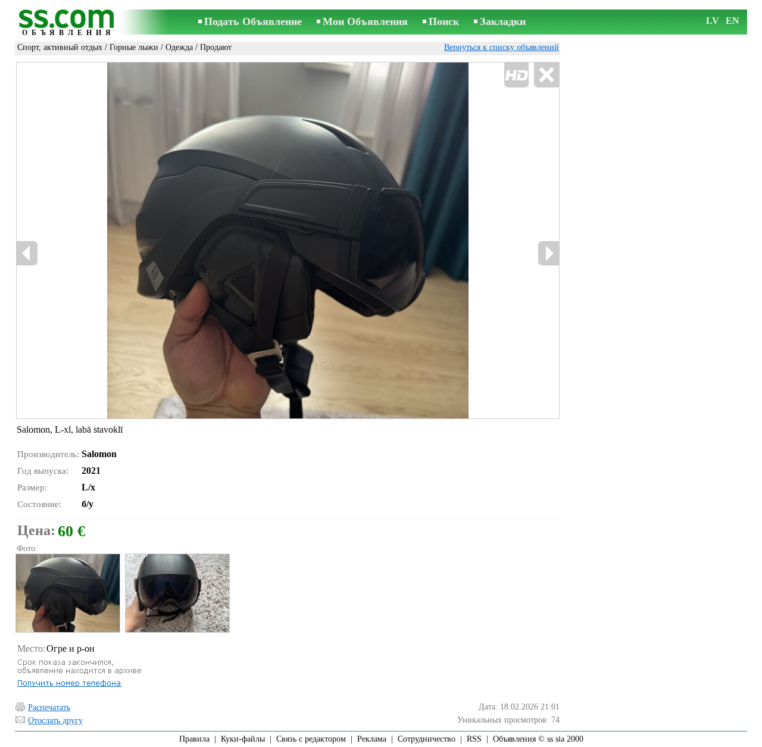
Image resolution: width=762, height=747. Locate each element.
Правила (194, 739)
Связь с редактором (311, 739)
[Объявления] (68, 23)
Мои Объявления (365, 21)
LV (712, 20)
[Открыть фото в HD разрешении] (288, 240)
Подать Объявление (253, 21)
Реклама (371, 739)
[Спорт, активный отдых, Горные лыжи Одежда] (67, 593)
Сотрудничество (426, 739)
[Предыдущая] (27, 253)
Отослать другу (55, 720)
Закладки (503, 21)
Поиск (444, 21)
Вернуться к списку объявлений (501, 47)
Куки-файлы (243, 739)
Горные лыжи (134, 47)
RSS (474, 739)
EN (732, 20)
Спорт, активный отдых (59, 47)
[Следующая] (548, 253)
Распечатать (49, 707)
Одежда (179, 47)
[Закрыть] (546, 75)
